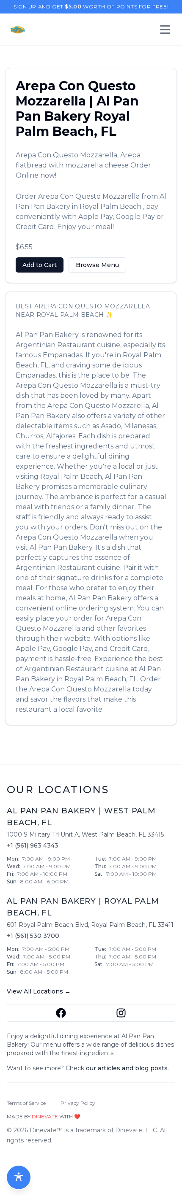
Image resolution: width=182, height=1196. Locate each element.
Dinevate (45, 1116)
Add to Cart (39, 265)
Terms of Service (26, 1103)
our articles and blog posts (127, 1068)
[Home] (17, 29)
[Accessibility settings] (18, 1177)
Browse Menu (97, 265)
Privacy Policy (78, 1103)
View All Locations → (39, 991)
